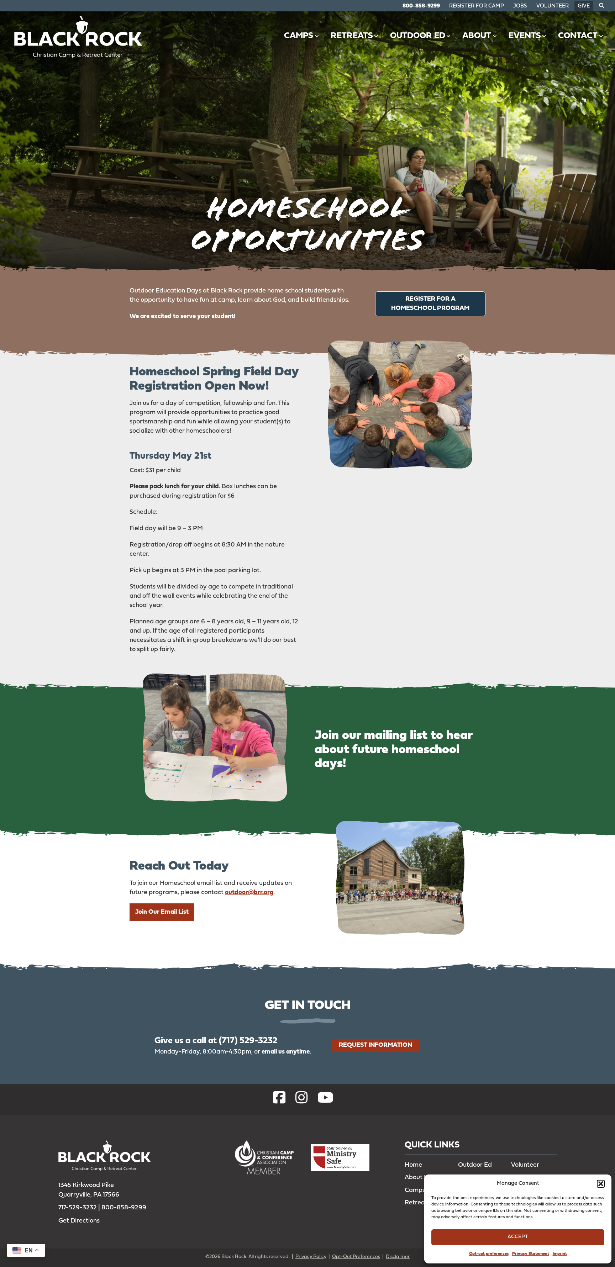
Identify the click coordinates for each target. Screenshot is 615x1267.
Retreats (352, 36)
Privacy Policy (310, 1257)
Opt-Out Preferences (356, 1257)
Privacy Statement (530, 1254)
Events (525, 36)
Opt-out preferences (489, 1254)
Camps (298, 36)
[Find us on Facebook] (279, 1099)
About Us (418, 1177)
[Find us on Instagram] (301, 1099)
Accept (518, 1237)
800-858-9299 (421, 6)
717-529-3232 (77, 1207)
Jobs (520, 6)
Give (584, 6)
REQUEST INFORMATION (375, 1044)
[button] (600, 1183)
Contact (578, 36)
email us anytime (286, 1051)
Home (413, 1165)
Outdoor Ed (417, 36)
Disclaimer (398, 1257)
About (476, 36)
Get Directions (79, 1221)
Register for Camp (476, 6)
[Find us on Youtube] (325, 1099)
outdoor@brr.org (249, 892)
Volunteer (552, 6)
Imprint (560, 1254)
